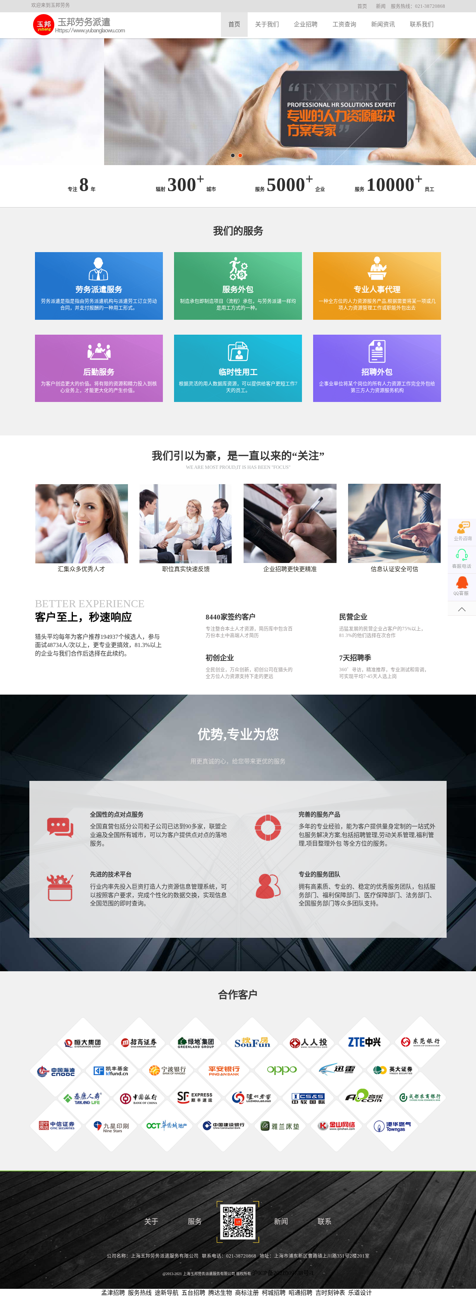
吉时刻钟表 (330, 1293)
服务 (195, 1222)
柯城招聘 (274, 1293)
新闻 (381, 6)
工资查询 (344, 24)
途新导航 (166, 1293)
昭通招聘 (300, 1293)
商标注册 (247, 1293)
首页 (362, 6)
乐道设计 (360, 1293)
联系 (325, 1222)
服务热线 (140, 1293)
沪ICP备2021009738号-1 (283, 1273)
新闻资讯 (383, 24)
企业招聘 (306, 24)
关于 (151, 1222)
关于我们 (267, 24)
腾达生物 (220, 1293)
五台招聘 (193, 1293)
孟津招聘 (113, 1293)
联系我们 (422, 24)
